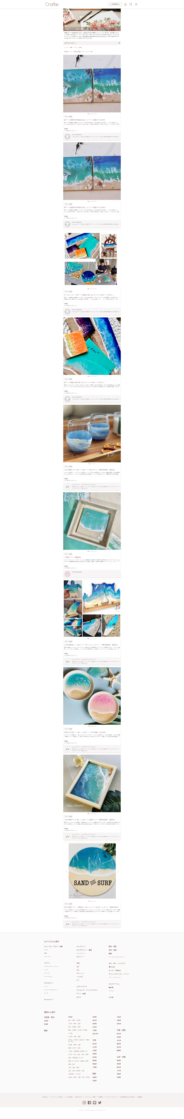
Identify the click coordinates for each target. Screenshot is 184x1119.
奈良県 (119, 1023)
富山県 (95, 1044)
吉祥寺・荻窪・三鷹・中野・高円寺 (79, 1077)
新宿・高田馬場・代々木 (75, 1057)
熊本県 (119, 1067)
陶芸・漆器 (112, 946)
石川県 (95, 1047)
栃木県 (95, 1020)
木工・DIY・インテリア (117, 963)
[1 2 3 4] (92, 433)
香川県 (119, 1047)
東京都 (70, 1017)
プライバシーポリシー (111, 1097)
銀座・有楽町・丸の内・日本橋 (77, 1030)
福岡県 (119, 1060)
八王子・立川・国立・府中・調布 (78, 1054)
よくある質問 (68, 1097)
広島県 (119, 1037)
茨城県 (95, 1017)
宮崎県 (119, 1074)
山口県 (119, 1040)
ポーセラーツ (48, 999)
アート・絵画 (81, 993)
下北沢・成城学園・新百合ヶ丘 (77, 1051)
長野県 (95, 1054)
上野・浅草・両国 (73, 1067)
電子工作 (112, 967)
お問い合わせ (78, 1097)
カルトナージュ (114, 984)
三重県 (95, 1067)
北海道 (46, 1021)
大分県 (119, 1070)
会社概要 (139, 1097)
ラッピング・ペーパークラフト (87, 990)
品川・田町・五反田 (74, 1020)
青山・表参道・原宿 (74, 1027)
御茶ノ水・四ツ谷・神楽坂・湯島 (78, 1061)
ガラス (78, 997)
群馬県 (95, 1023)
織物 (110, 953)
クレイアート (81, 946)
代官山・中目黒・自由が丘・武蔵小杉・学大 (79, 1040)
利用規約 (100, 1097)
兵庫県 (119, 1020)
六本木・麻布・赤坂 (74, 1023)
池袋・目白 (71, 1064)
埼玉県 (95, 1027)
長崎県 (119, 1064)
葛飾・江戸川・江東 (74, 1048)
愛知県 (95, 1064)
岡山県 (119, 1033)
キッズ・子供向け (115, 970)
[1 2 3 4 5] (92, 83)
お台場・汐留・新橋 (74, 1036)
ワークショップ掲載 (90, 1097)
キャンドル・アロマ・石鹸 (53, 946)
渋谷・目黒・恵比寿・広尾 (76, 1071)
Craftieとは (45, 1097)
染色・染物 (112, 950)
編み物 (111, 987)
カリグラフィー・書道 (84, 950)
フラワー (47, 963)
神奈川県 (95, 1033)
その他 (111, 997)
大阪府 (119, 1017)
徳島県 (119, 1044)
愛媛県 (119, 1050)
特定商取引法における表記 (127, 1097)
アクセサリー (48, 983)
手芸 (78, 963)
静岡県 (95, 1060)
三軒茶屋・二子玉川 (74, 1074)
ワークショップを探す (56, 1097)
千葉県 (95, 1030)
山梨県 (95, 1050)
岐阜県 (95, 1057)
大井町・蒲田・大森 (74, 1044)
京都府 (95, 1080)
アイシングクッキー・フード (119, 974)
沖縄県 (119, 1077)
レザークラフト (81, 986)
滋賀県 (95, 1077)
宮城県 (46, 1024)
